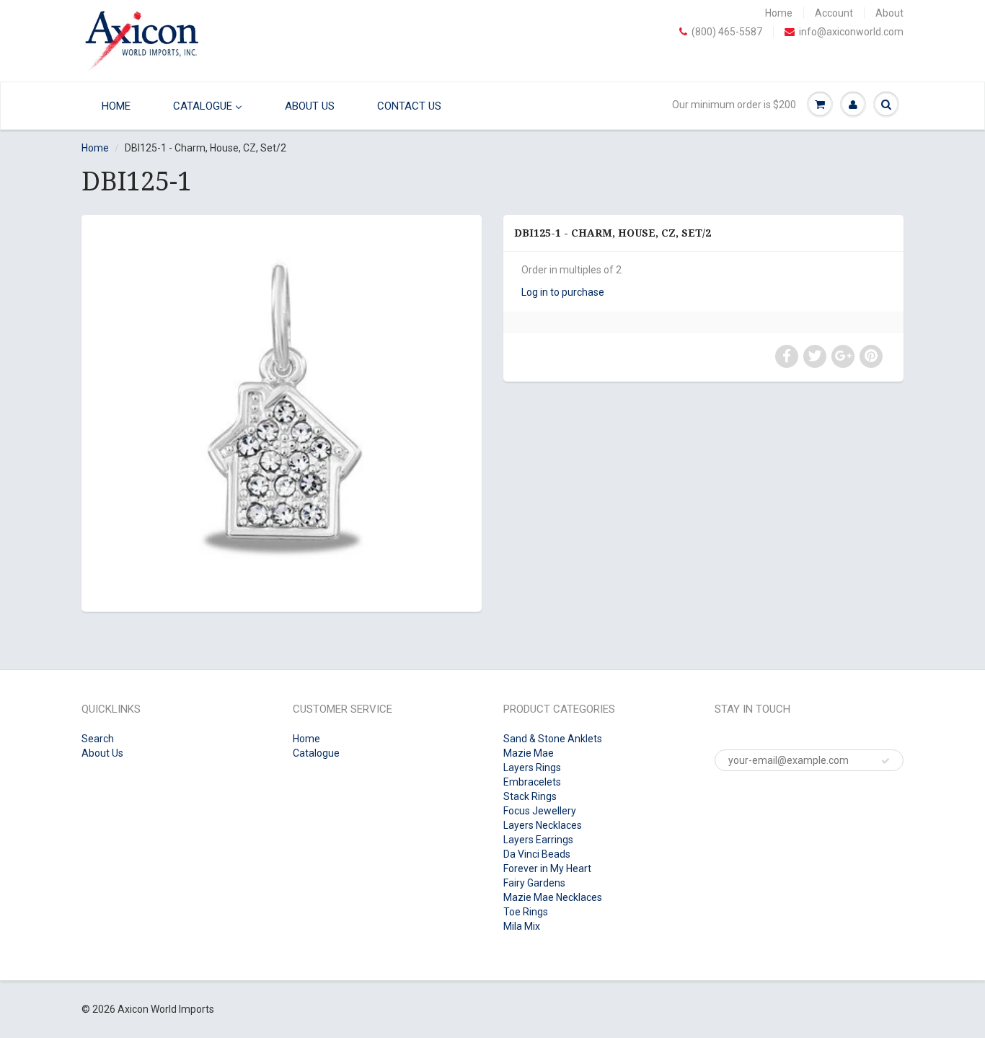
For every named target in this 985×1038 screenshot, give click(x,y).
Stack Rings (530, 796)
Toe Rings (525, 912)
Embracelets (532, 782)
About (889, 13)
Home (778, 13)
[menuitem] (112, 105)
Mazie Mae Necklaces (552, 897)
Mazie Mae (528, 753)
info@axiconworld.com (851, 32)
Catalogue (316, 753)
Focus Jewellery (539, 811)
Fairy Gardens (534, 883)
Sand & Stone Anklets (552, 738)
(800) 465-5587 (727, 32)
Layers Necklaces (542, 825)
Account (834, 13)
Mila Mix (521, 926)
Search (97, 738)
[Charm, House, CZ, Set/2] (282, 411)
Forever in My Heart (547, 868)
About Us (102, 753)
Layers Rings (532, 767)
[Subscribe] (885, 761)
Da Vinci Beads (536, 854)
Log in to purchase (562, 292)
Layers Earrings (538, 839)
